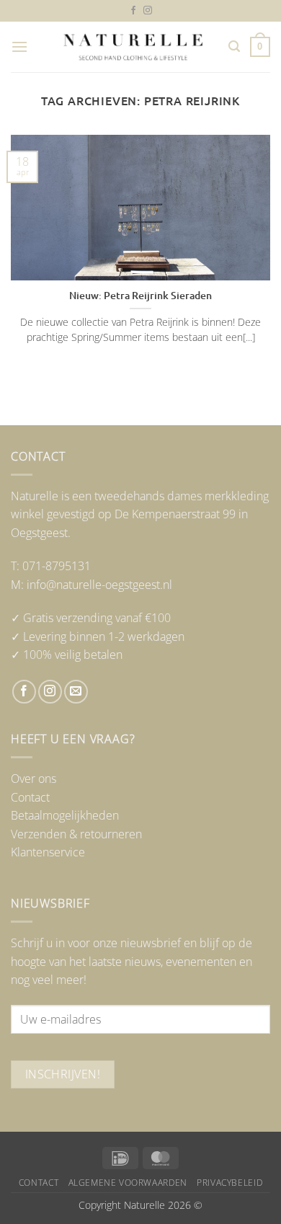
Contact (30, 797)
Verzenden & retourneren (76, 834)
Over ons (33, 778)
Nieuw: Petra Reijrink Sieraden (140, 295)
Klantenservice (48, 852)
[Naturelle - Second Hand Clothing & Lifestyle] (133, 47)
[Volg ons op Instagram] (147, 11)
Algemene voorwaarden (127, 1182)
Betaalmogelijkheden (65, 815)
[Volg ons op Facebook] (133, 11)
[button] (19, 46)
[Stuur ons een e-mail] (76, 692)
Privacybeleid (229, 1182)
